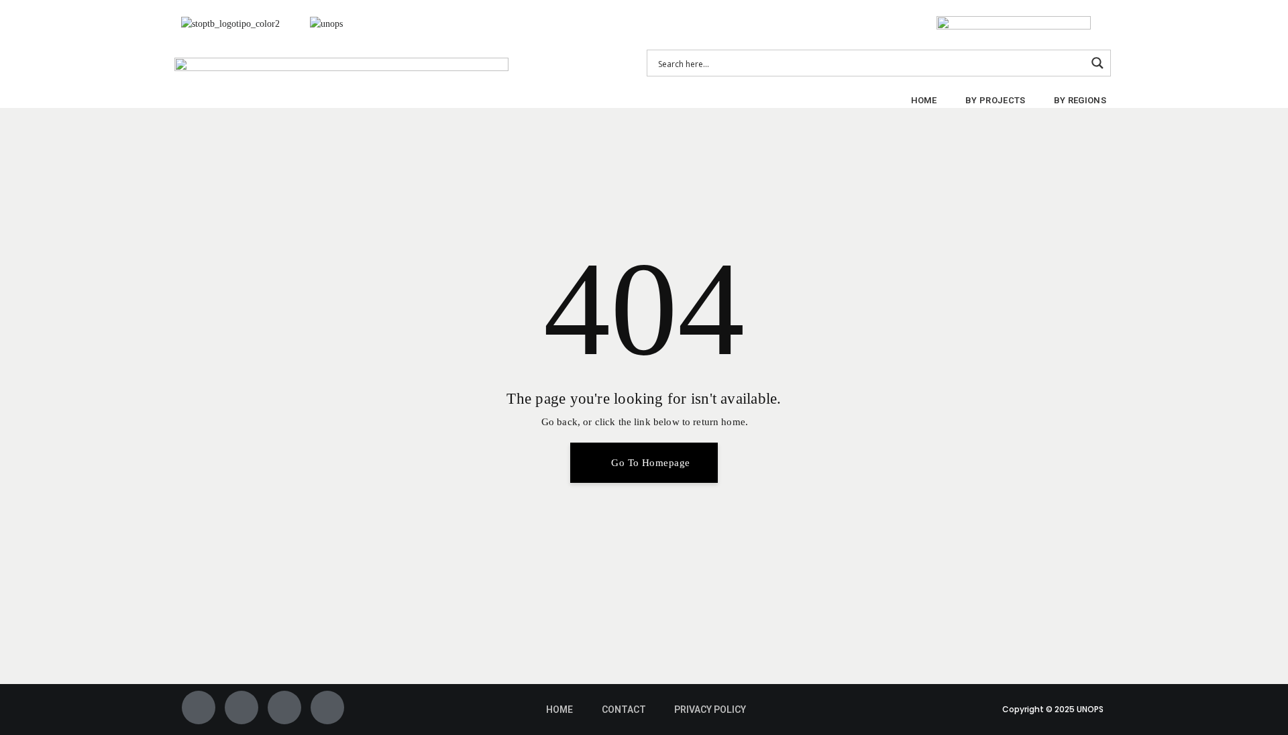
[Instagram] (284, 707)
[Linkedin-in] (327, 707)
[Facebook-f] (198, 707)
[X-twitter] (241, 707)
